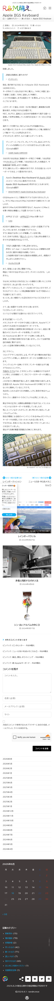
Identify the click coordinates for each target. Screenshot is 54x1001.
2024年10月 (8, 820)
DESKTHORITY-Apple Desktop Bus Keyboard (26, 192)
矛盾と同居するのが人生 (26, 581)
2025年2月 (7, 802)
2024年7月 (7, 835)
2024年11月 (8, 816)
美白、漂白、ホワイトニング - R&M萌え (28, 657)
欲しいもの (9, 956)
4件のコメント (10, 28)
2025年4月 (7, 792)
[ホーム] (3, 19)
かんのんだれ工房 (14, 263)
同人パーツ (24, 236)
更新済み (8, 933)
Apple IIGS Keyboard (42, 19)
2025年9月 (7, 778)
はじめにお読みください (15, 966)
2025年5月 (7, 787)
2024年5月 (7, 844)
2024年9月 (7, 825)
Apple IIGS (44, 178)
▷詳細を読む (6, 509)
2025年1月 (7, 806)
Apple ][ (37, 65)
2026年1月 (7, 773)
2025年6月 (7, 783)
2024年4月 (8, 849)
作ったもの (9, 947)
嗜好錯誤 (8, 938)
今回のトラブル (9, 371)
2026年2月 (7, 768)
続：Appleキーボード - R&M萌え (26, 663)
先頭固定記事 (10, 970)
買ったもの (37, 25)
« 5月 (4, 914)
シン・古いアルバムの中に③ (27, 625)
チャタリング (11, 162)
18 (12, 893)
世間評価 (8, 943)
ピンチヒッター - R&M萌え (23, 645)
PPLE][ (25, 217)
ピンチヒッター (13, 79)
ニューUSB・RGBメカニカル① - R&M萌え (30, 651)
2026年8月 (7, 759)
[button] (28, 979)
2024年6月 (7, 840)
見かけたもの (10, 961)
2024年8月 (7, 830)
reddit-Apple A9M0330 (17, 153)
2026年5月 (7, 764)
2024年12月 (8, 811)
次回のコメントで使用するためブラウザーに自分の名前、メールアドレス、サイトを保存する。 (26, 726)
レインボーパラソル (27, 536)
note (10, 221)
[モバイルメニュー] (49, 8)
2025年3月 (7, 797)
